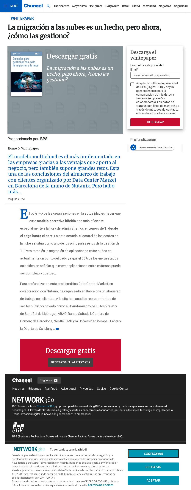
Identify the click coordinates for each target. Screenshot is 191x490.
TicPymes (96, 6)
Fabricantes (61, 6)
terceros (142, 98)
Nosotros (18, 388)
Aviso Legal (68, 388)
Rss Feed (51, 388)
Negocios (165, 6)
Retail (125, 6)
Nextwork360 (45, 406)
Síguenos (46, 380)
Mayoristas (79, 6)
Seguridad (181, 6)
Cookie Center (119, 388)
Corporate (112, 6)
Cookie (101, 388)
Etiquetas (34, 388)
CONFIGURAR (153, 453)
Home (12, 148)
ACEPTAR (153, 480)
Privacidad (86, 388)
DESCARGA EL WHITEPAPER (70, 362)
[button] (11, 6)
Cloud (136, 6)
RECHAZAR (153, 466)
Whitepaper (30, 148)
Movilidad (149, 6)
